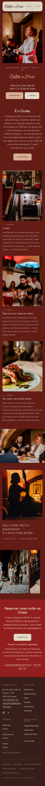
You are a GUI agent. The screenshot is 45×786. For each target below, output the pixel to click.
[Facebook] (8, 713)
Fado (26, 698)
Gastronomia (30, 694)
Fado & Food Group (30, 720)
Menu (29, 6)
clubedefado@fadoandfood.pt (18, 665)
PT (39, 6)
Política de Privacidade (32, 764)
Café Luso (28, 730)
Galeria (27, 702)
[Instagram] (3, 713)
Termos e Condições (27, 769)
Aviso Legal (17, 764)
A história (22, 157)
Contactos (29, 706)
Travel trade (29, 741)
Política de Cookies (9, 769)
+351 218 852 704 (10, 700)
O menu (32, 95)
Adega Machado (31, 725)
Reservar (14, 95)
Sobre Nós (28, 689)
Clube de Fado (30, 734)
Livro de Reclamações (10, 773)
